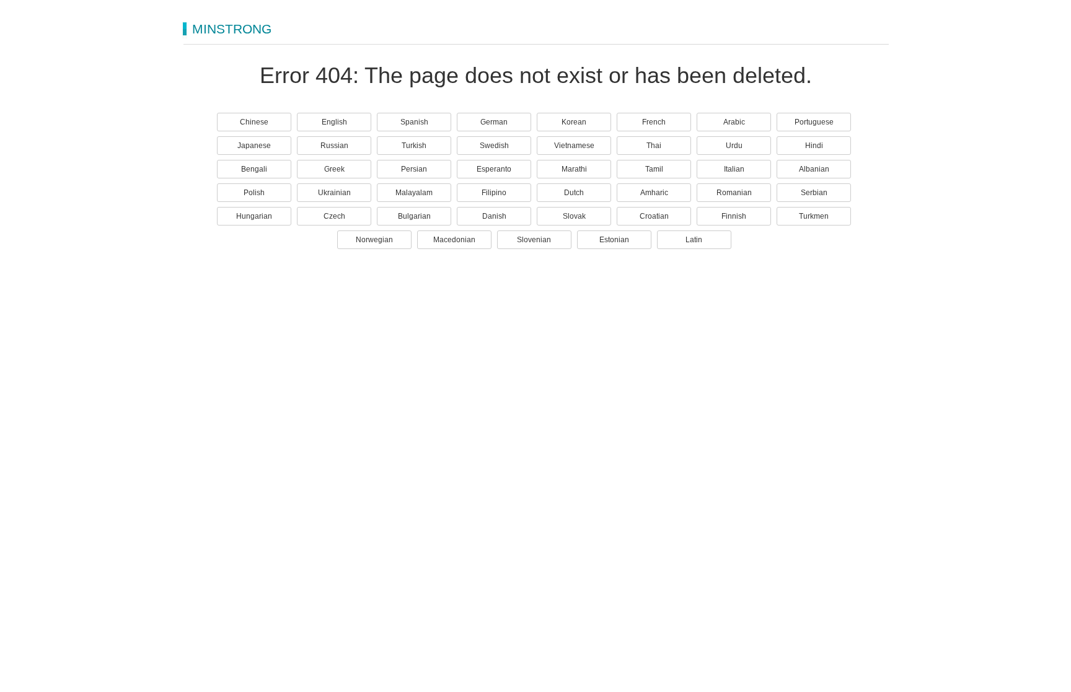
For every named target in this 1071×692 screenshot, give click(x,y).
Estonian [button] (614, 239)
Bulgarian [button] (414, 216)
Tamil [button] (654, 169)
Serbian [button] (814, 192)
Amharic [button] (654, 192)
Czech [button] (334, 216)
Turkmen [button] (814, 216)
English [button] (334, 122)
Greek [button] (334, 169)
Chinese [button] (254, 122)
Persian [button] (414, 169)
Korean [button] (574, 122)
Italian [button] (734, 169)
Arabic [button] (734, 122)
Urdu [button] (734, 145)
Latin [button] (693, 239)
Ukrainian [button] (334, 192)
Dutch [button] (574, 192)
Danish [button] (494, 216)
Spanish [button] (414, 122)
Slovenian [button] (534, 239)
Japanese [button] (254, 145)
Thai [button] (653, 145)
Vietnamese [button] (574, 145)
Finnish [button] (733, 216)
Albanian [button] (814, 169)
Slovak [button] (574, 216)
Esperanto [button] (494, 169)
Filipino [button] (494, 192)
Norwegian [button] (374, 239)
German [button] (494, 122)
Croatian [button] (654, 216)
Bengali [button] (254, 169)
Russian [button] (334, 145)
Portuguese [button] (814, 122)
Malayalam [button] (414, 192)
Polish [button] (254, 192)
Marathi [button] (574, 169)
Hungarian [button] (254, 216)
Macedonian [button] (454, 239)
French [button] (654, 122)
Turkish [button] (414, 145)
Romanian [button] (734, 192)
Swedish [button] (494, 145)
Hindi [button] (814, 145)
